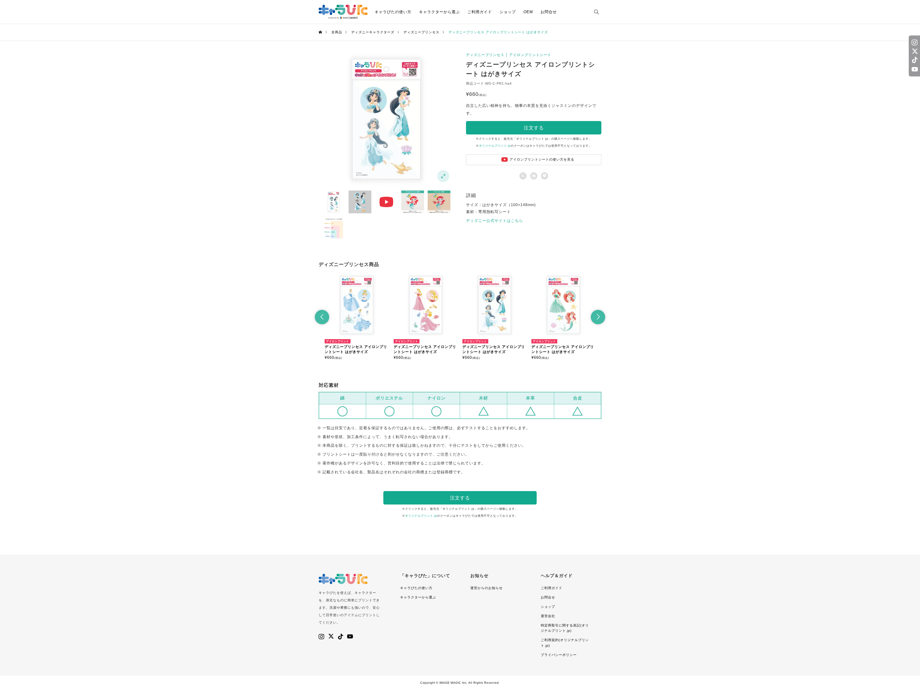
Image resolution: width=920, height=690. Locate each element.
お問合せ (548, 12)
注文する (534, 127)
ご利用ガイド (479, 12)
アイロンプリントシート (530, 55)
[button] (322, 317)
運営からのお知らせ (486, 588)
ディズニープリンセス (485, 55)
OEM (528, 12)
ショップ (508, 12)
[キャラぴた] (343, 12)
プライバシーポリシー (559, 655)
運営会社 (548, 616)
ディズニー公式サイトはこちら (494, 221)
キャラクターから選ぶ (439, 12)
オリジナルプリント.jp (495, 145)
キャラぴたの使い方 (393, 12)
